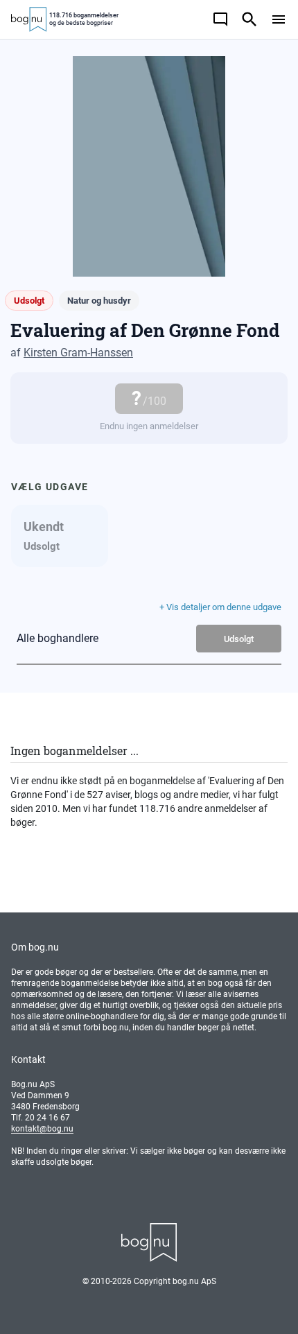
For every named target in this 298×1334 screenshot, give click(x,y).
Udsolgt (239, 639)
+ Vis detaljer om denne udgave (220, 607)
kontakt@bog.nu (42, 1129)
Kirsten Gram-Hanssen (78, 352)
